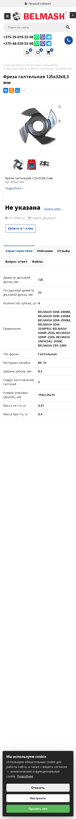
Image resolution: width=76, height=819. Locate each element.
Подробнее (25, 776)
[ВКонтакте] (5, 90)
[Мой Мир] (17, 90)
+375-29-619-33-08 (18, 37)
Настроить (38, 798)
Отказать (38, 787)
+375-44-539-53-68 (18, 43)
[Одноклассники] (11, 90)
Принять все (38, 808)
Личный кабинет (39, 3)
